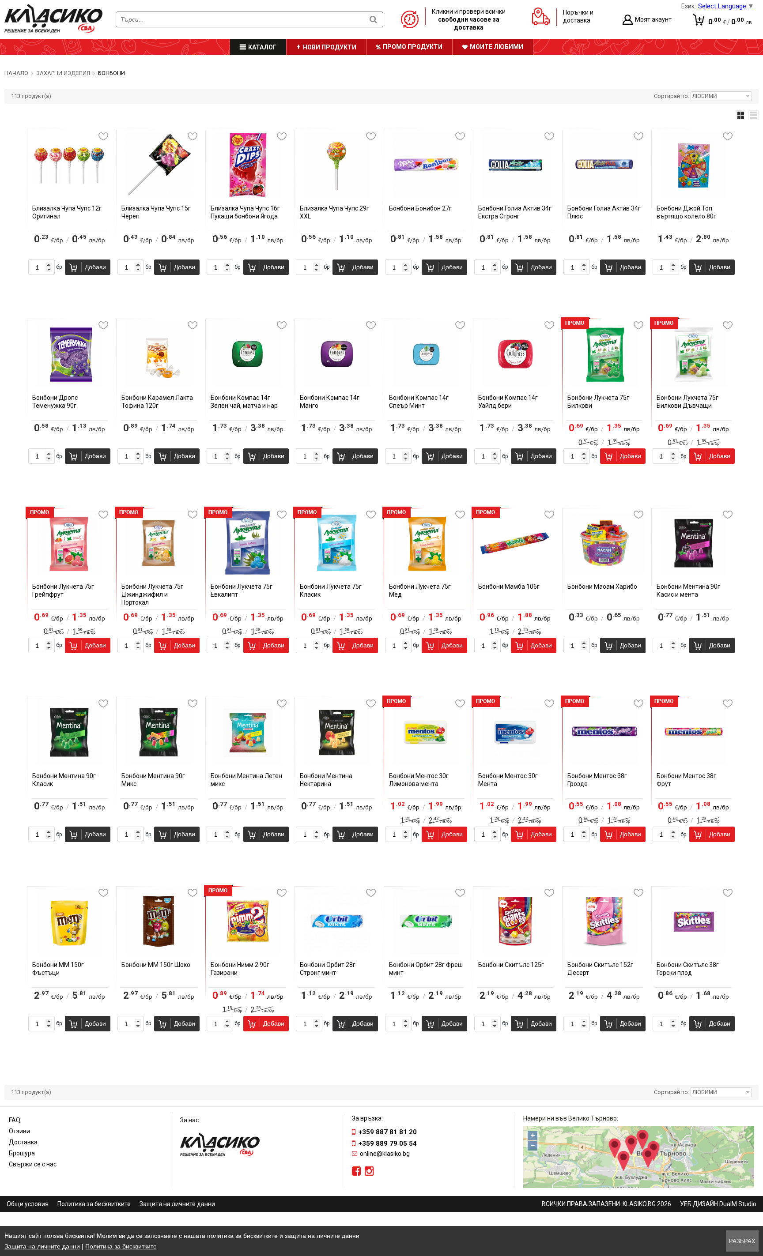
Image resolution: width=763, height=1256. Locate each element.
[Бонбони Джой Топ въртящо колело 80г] (693, 195)
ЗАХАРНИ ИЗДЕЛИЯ (63, 73)
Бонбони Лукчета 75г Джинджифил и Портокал (152, 594)
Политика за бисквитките (94, 1203)
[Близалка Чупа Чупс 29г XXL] (337, 195)
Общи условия (28, 1203)
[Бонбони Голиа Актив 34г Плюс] (604, 195)
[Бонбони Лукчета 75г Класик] (337, 574)
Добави (95, 267)
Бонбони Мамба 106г (509, 586)
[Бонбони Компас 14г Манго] (337, 385)
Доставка (23, 1142)
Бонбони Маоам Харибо (602, 586)
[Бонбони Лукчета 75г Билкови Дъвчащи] (693, 385)
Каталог (262, 47)
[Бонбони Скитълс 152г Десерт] (604, 952)
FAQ (14, 1120)
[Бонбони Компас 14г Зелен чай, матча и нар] (248, 385)
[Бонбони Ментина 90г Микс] (158, 763)
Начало (16, 73)
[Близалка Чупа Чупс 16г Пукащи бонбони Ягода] (248, 195)
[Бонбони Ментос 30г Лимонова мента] (426, 763)
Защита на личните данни (177, 1203)
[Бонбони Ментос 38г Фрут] (693, 763)
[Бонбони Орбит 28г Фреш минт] (426, 952)
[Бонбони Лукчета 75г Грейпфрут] (69, 574)
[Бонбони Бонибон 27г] (426, 195)
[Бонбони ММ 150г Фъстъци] (69, 952)
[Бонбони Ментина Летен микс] (248, 763)
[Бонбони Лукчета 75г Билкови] (604, 385)
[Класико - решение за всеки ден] (53, 31)
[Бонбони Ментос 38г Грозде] (604, 763)
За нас (189, 1120)
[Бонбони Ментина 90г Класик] (69, 763)
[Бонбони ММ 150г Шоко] (158, 952)
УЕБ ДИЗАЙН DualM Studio (718, 1203)
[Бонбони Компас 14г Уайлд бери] (515, 385)
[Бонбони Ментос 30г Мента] (515, 763)
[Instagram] (369, 1171)
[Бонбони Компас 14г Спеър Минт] (426, 385)
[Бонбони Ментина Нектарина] (337, 763)
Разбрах (742, 1241)
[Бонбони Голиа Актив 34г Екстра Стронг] (515, 195)
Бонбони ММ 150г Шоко (155, 964)
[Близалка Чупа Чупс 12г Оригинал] (69, 195)
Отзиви (19, 1131)
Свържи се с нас (33, 1164)
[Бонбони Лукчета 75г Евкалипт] (248, 574)
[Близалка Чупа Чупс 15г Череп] (158, 195)
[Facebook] (356, 1171)
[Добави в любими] (103, 136)
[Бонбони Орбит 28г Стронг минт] (337, 952)
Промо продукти (412, 46)
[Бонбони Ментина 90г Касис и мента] (693, 574)
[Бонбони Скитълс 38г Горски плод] (693, 952)
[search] (373, 19)
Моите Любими (496, 46)
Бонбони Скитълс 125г (511, 964)
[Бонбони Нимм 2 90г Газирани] (248, 952)
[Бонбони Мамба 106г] (515, 574)
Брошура (22, 1153)
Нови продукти (329, 47)
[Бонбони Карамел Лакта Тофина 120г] (158, 385)
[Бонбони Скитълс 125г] (515, 952)
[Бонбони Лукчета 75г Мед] (426, 574)
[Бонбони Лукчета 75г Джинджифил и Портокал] (158, 574)
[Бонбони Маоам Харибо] (604, 574)
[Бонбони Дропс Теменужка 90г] (69, 385)
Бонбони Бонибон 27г (420, 208)
